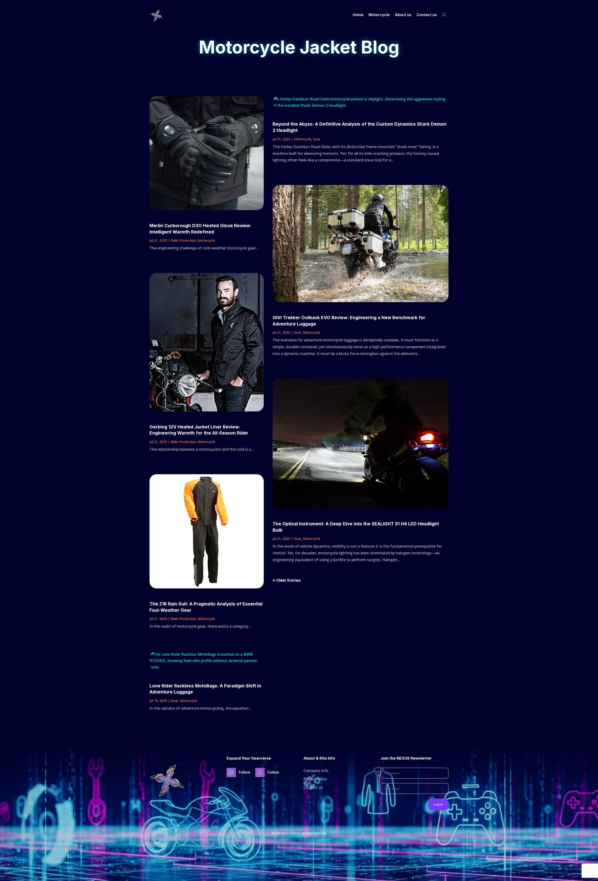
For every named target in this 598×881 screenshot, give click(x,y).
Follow (244, 772)
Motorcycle (379, 14)
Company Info (315, 770)
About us (403, 14)
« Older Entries (287, 580)
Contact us (426, 14)
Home (358, 14)
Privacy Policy (315, 779)
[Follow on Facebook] (260, 772)
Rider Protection (183, 240)
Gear (174, 700)
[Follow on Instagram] (231, 772)
